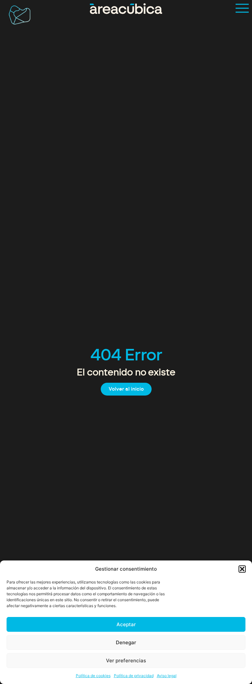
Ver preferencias (126, 660)
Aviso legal (167, 675)
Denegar (126, 642)
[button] (242, 569)
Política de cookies (93, 675)
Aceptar (126, 624)
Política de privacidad (134, 675)
